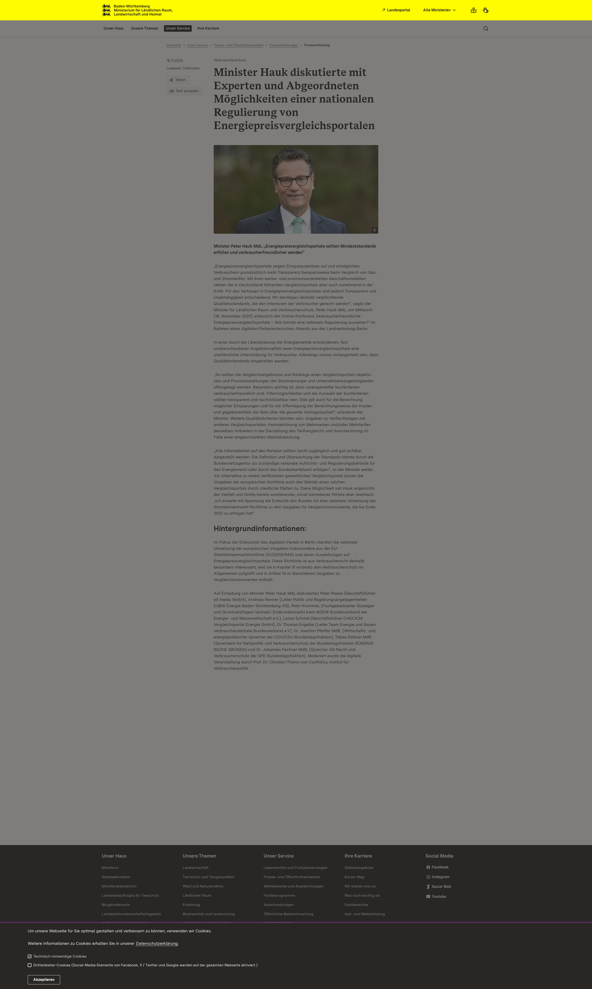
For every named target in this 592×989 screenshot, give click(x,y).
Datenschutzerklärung (157, 943)
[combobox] (440, 10)
